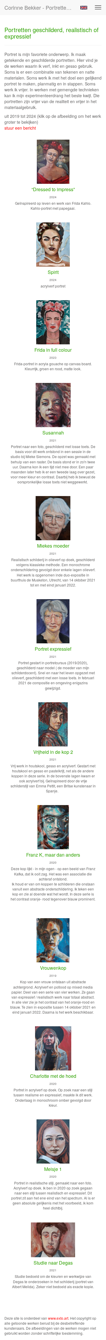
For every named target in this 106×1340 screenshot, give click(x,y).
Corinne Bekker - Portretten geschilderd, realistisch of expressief (40, 7)
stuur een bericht (20, 128)
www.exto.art (58, 1318)
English (83, 7)
